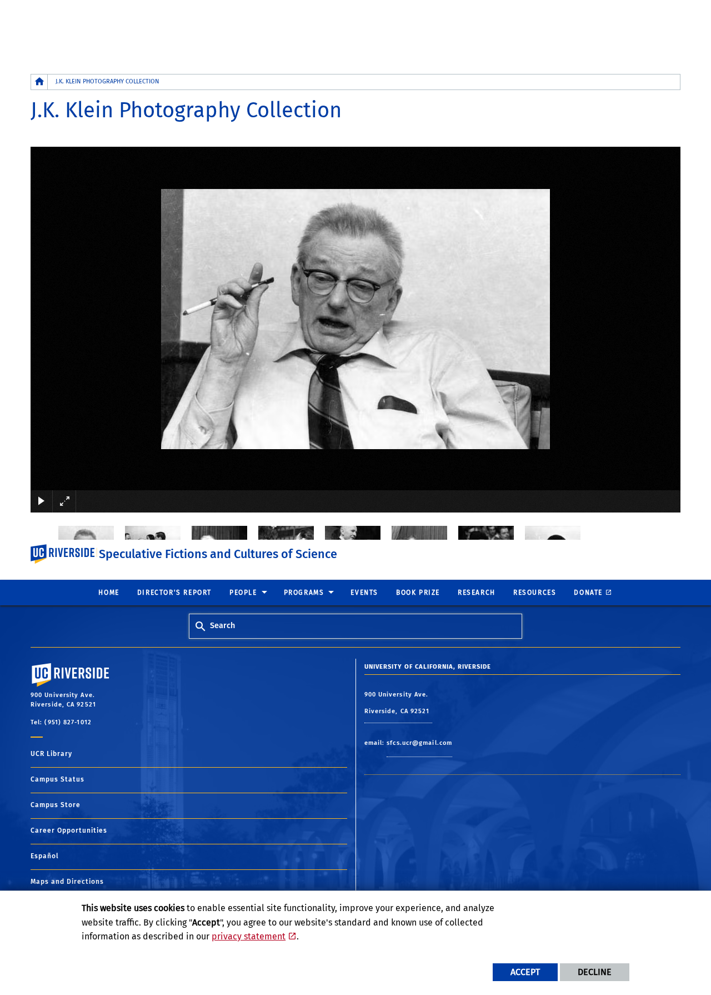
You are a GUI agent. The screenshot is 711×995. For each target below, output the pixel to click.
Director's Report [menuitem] (174, 592)
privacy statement (249, 936)
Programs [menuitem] (304, 592)
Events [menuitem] (364, 592)
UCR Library (51, 754)
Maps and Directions (67, 881)
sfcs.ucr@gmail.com (419, 743)
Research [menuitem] (476, 592)
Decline (595, 972)
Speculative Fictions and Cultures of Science (218, 554)
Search (222, 625)
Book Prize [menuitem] (418, 592)
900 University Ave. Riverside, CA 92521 (398, 703)
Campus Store (56, 805)
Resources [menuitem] (534, 592)
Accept (525, 972)
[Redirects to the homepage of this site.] (39, 81)
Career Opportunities (69, 830)
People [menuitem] (243, 592)
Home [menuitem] (108, 592)
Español (45, 856)
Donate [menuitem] (588, 592)
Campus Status (57, 779)
